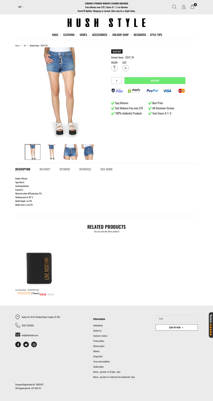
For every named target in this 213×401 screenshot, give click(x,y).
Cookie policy (98, 366)
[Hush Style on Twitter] (26, 344)
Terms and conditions (101, 361)
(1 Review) (35, 293)
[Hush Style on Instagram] (34, 344)
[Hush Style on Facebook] (18, 344)
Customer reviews (100, 335)
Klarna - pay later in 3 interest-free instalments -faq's (114, 377)
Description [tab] (22, 169)
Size (124, 62)
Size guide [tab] (106, 169)
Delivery (96, 351)
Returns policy (98, 346)
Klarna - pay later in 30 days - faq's (106, 371)
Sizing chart (98, 356)
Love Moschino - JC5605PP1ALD (27, 289)
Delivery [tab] (45, 169)
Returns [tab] (65, 169)
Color (114, 62)
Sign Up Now (175, 327)
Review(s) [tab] (85, 169)
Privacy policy (98, 340)
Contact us (97, 330)
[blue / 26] (33, 152)
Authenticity (98, 325)
